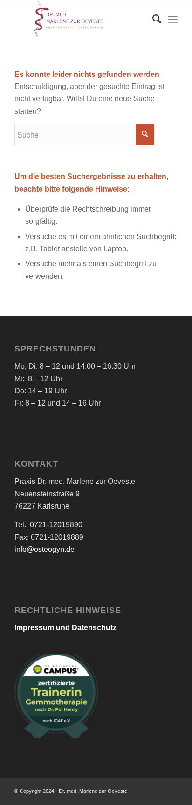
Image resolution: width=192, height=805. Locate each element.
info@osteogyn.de (44, 549)
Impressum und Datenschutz (65, 627)
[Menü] (173, 19)
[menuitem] (152, 19)
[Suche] (152, 19)
